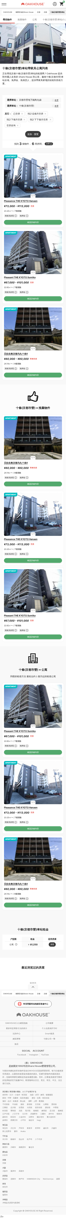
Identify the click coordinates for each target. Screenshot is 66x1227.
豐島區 (13, 1111)
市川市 (5, 1139)
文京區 (37, 1104)
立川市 (25, 1114)
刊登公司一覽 (49, 1039)
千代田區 (5, 1104)
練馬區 (44, 1111)
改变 (56, 100)
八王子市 (15, 1114)
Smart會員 (49, 1033)
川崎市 (13, 1147)
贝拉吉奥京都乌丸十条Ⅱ (16, 353)
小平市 (23, 1120)
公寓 (34, 19)
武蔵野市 (33, 1114)
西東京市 (14, 1120)
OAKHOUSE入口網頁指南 (16, 1023)
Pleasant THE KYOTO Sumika (20, 277)
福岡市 (5, 1195)
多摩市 (5, 1120)
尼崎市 (13, 1179)
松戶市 (29, 1139)
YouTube (45, 1054)
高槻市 (21, 1171)
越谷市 (46, 1128)
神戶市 (21, 1179)
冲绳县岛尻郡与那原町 (11, 1203)
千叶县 (5, 1136)
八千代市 (38, 1139)
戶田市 (21, 1128)
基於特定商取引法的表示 (16, 1028)
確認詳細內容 (33, 222)
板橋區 (36, 1111)
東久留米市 (51, 1117)
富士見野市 (6, 1131)
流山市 (21, 1139)
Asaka (23, 1131)
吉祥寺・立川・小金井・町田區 (14, 1095)
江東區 (5, 1107)
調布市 (5, 1117)
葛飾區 (60, 1111)
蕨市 (16, 1131)
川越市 (54, 1128)
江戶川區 (5, 1114)
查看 (52, 944)
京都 (4, 1160)
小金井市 (22, 1117)
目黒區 (21, 1107)
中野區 (55, 1107)
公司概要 (49, 1023)
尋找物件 (7, 19)
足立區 (52, 1111)
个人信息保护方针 (49, 1028)
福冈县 (5, 1191)
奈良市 (5, 1187)
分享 (48, 144)
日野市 (31, 1117)
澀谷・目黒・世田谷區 (40, 1098)
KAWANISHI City (33, 1179)
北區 (20, 1111)
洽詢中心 (16, 1033)
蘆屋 (58, 1179)
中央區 (15, 1104)
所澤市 (37, 1128)
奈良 (4, 1184)
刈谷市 (5, 1155)
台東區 (46, 1104)
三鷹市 (43, 1114)
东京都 (5, 1091)
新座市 (29, 1128)
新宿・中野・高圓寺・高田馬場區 (15, 1098)
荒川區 (27, 1111)
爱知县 (5, 1152)
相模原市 (22, 1147)
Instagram (33, 1054)
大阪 (4, 1168)
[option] (33, 176)
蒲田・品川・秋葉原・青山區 (13, 1101)
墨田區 (54, 1104)
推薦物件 (22, 19)
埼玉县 (5, 1125)
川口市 (13, 1128)
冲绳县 (5, 1199)
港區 (22, 1104)
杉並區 (5, 1111)
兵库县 (5, 1176)
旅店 (16, 1044)
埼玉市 (5, 1128)
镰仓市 (31, 1147)
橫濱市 (5, 1147)
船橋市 (13, 1139)
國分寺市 (40, 1117)
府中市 (51, 1114)
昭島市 (59, 1114)
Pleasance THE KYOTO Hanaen (20, 201)
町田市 (13, 1117)
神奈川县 (5, 1144)
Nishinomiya (48, 1179)
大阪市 (5, 1171)
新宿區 (29, 1104)
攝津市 (13, 1171)
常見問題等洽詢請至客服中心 (35, 1004)
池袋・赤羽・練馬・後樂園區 (41, 1095)
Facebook (21, 1054)
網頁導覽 (16, 1039)
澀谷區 (47, 1107)
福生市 (31, 1120)
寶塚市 (5, 1179)
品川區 (13, 1107)
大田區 (29, 1107)
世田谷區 (38, 1107)
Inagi (39, 1120)
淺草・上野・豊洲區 (36, 1101)
